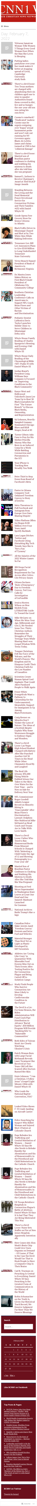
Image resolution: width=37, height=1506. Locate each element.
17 (22, 1359)
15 (14, 1359)
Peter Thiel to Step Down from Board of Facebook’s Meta (24, 479)
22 (14, 1364)
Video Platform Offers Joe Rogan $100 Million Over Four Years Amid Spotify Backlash (25, 525)
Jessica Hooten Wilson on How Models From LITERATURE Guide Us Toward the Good (24, 608)
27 (6, 1368)
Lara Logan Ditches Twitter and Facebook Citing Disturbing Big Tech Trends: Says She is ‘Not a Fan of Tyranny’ (24, 543)
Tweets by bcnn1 (11, 1494)
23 (18, 1364)
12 (31, 1354)
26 (31, 1364)
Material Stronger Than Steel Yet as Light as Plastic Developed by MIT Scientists (23, 943)
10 (22, 1354)
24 (22, 1364)
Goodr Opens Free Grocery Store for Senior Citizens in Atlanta (23, 219)
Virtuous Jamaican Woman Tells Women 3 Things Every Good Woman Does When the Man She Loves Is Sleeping (25, 50)
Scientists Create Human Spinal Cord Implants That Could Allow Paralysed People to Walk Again (25, 682)
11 (26, 1354)
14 (10, 1359)
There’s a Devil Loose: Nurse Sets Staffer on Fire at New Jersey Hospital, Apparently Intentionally (25, 1232)
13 (6, 1359)
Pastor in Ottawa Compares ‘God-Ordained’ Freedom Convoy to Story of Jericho (24, 495)
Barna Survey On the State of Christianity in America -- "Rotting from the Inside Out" (16, 1439)
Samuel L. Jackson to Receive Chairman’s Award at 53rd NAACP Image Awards (25, 180)
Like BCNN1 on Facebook (15, 1387)
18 (26, 1359)
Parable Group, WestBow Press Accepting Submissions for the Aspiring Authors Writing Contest (16, 1427)
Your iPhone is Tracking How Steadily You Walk (23, 465)
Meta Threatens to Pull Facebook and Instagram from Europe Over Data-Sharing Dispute (24, 510)
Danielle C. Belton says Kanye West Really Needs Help (18, 1433)
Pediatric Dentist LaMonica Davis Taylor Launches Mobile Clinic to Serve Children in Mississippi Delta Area (23, 325)
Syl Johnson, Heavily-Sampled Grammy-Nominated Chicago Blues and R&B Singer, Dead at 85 (25, 424)
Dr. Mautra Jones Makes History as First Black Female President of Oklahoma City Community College (24, 281)
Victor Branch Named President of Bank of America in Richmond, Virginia (25, 264)
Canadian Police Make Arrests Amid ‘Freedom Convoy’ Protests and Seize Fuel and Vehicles (24, 928)
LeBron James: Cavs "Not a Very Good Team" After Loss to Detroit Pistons (17, 1459)
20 (6, 1364)
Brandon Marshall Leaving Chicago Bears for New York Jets (18, 1465)
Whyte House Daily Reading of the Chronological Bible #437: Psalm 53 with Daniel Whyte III (24, 361)
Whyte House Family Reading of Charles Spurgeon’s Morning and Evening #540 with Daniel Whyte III (25, 345)
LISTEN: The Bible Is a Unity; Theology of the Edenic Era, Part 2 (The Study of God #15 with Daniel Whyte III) (17, 1472)
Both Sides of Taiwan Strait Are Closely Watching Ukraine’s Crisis (25, 1044)
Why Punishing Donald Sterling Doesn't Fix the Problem (17, 1453)
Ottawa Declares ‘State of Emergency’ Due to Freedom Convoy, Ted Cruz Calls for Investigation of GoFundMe (25, 590)
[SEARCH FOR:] (18, 1326)
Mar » (12, 1375)
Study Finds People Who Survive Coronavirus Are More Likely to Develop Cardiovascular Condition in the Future (24, 993)
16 (18, 1359)
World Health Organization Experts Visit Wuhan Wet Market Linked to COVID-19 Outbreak (18, 1420)
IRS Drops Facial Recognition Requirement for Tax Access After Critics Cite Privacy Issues (25, 572)
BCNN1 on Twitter (12, 1488)
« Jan (6, 1375)
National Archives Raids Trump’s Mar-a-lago (25, 912)
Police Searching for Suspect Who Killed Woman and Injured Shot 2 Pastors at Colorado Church (24, 1125)
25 (26, 1364)
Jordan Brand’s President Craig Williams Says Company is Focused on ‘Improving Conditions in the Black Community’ (25, 379)
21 (10, 1364)
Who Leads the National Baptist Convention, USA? (23, 1094)
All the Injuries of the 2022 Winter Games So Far (25, 558)
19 (31, 1359)
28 (10, 1368)
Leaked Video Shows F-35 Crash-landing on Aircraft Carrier (24, 1109)
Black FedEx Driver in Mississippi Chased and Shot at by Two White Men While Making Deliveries (25, 233)
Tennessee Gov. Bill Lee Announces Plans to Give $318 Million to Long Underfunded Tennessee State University (25, 250)
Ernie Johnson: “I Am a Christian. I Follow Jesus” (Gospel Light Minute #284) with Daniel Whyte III (25, 1081)
